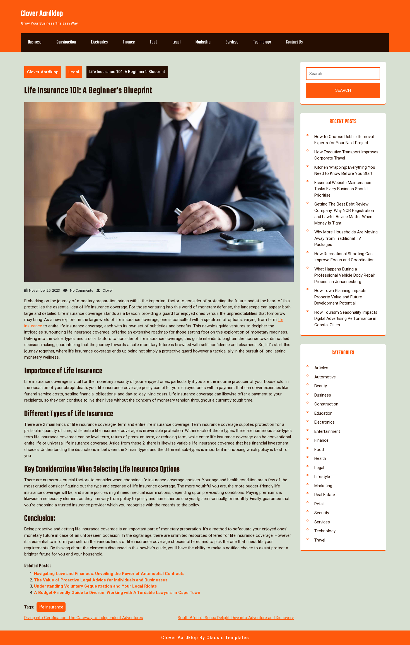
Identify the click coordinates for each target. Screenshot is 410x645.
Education (323, 413)
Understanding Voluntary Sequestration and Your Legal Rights (95, 586)
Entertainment (327, 431)
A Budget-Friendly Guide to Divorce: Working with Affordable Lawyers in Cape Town (117, 592)
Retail (319, 503)
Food (153, 42)
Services (232, 42)
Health (320, 458)
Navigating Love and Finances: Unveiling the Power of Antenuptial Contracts (109, 573)
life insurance (51, 607)
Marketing (203, 42)
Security (321, 512)
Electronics (99, 42)
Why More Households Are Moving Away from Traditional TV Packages (346, 238)
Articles (321, 367)
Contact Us (294, 42)
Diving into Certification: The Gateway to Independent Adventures (83, 617)
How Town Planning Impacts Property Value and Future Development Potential (340, 297)
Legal (176, 42)
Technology (262, 42)
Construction (66, 42)
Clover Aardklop (42, 14)
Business (34, 42)
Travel (319, 540)
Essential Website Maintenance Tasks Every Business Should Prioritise (342, 189)
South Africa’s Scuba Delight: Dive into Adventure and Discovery (236, 617)
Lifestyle (322, 476)
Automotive (325, 377)
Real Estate (324, 494)
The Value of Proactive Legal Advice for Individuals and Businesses (100, 580)
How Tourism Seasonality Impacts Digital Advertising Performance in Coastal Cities (345, 318)
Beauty (320, 385)
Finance (129, 42)
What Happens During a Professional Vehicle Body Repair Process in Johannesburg (344, 275)
